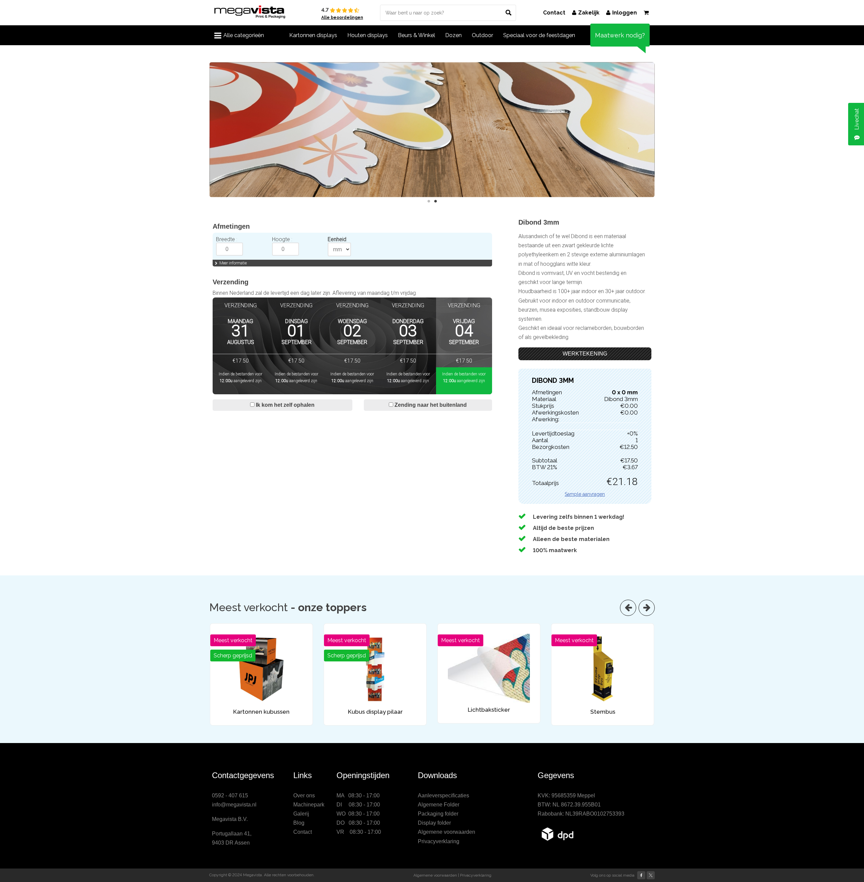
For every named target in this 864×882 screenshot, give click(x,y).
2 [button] (435, 201)
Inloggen (624, 12)
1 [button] (428, 201)
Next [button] (659, 129)
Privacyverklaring (438, 841)
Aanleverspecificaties (443, 795)
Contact (554, 12)
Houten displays (367, 35)
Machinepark (308, 804)
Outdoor (482, 35)
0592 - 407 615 (230, 795)
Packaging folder (438, 814)
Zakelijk (588, 12)
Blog (298, 823)
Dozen (453, 35)
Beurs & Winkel (416, 35)
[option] (429, 129)
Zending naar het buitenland (430, 405)
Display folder (434, 823)
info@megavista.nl (234, 804)
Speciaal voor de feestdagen (539, 35)
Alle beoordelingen (342, 17)
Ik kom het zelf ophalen (284, 405)
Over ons (304, 795)
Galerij (301, 814)
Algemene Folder (438, 804)
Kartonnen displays (313, 35)
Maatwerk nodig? (620, 35)
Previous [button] (204, 129)
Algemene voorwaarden (446, 832)
